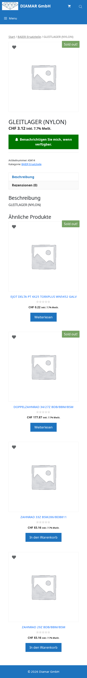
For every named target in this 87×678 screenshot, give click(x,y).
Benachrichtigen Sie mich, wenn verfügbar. (45, 142)
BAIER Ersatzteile (29, 37)
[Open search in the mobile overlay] (81, 5)
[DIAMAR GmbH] (10, 6)
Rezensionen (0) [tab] (24, 185)
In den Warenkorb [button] (43, 537)
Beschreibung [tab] (23, 177)
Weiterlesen (43, 317)
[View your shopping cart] (69, 6)
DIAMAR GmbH (35, 6)
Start (11, 37)
